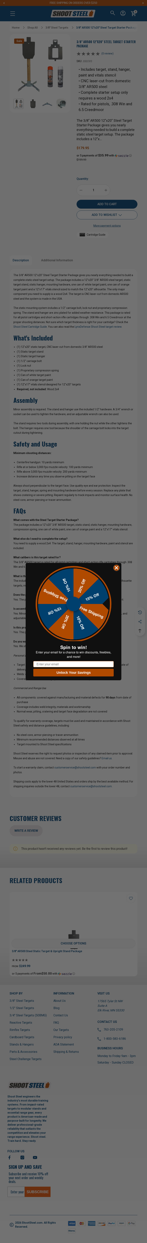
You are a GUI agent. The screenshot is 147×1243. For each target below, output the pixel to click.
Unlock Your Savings (73, 673)
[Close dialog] (116, 567)
